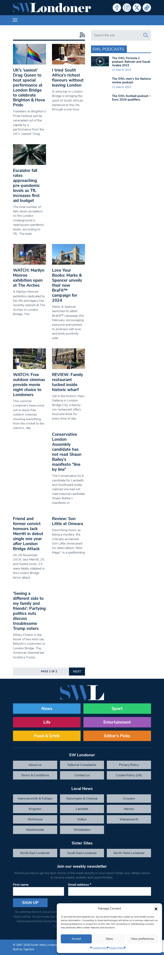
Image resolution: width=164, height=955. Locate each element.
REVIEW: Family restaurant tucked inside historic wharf (67, 382)
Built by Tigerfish (23, 949)
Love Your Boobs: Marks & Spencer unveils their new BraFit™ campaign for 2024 (67, 285)
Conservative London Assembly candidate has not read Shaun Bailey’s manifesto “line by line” (66, 452)
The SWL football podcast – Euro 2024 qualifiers (131, 98)
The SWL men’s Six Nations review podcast (131, 80)
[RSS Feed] (81, 34)
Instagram (127, 7)
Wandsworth (129, 819)
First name (21, 884)
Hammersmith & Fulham (35, 798)
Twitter (137, 7)
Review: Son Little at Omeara (67, 521)
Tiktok (147, 7)
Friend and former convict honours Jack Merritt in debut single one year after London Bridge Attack (28, 534)
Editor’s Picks (117, 736)
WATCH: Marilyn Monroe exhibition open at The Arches (28, 277)
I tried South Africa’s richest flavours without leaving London (68, 77)
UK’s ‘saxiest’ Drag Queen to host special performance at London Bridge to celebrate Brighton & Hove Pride (29, 87)
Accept (76, 939)
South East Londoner (82, 853)
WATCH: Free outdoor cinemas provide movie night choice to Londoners (29, 384)
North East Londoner (35, 853)
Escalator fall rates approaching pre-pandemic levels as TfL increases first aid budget (26, 185)
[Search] (146, 35)
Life (46, 722)
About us (35, 765)
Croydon (129, 798)
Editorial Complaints (82, 765)
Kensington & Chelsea (81, 798)
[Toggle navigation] (15, 20)
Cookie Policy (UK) (129, 775)
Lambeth (82, 809)
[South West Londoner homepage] (52, 7)
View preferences (142, 939)
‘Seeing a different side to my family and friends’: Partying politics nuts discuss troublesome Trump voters (29, 611)
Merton (129, 809)
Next (77, 671)
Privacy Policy (116, 947)
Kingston (35, 809)
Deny (109, 939)
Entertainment (117, 722)
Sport (117, 708)
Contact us (82, 775)
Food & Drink (47, 736)
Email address (79, 884)
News (46, 708)
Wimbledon (82, 830)
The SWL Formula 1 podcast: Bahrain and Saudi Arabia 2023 (131, 61)
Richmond (35, 819)
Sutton (82, 819)
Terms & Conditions (35, 775)
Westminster (35, 830)
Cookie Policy (100, 947)
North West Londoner (129, 853)
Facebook (117, 7)
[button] (156, 909)
